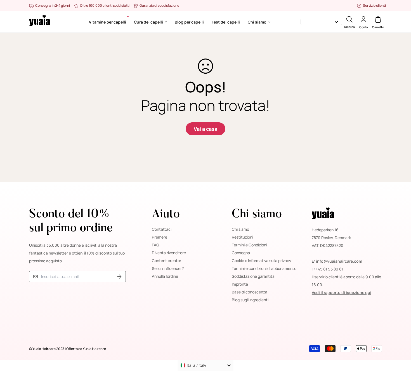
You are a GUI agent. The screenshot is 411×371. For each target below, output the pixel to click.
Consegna (241, 252)
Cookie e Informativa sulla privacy (261, 260)
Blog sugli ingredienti (250, 299)
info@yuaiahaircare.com (339, 261)
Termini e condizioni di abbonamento (264, 268)
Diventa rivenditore (169, 252)
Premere (159, 237)
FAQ (155, 245)
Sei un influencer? (168, 268)
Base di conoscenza (249, 292)
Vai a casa (205, 128)
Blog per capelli (189, 22)
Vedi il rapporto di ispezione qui (341, 292)
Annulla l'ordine (165, 276)
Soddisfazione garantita (253, 276)
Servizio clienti (374, 5)
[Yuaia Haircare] (39, 22)
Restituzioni (242, 237)
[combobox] (205, 365)
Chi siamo (257, 22)
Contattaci (161, 229)
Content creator (166, 260)
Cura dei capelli (148, 22)
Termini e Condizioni (249, 245)
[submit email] (119, 277)
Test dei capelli (226, 22)
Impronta (240, 284)
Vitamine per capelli (107, 22)
